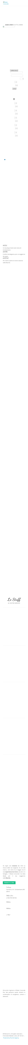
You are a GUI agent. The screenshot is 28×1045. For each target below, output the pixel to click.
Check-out (8, 75)
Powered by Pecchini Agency (11, 1038)
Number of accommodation (12, 79)
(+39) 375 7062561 (11, 904)
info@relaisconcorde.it (12, 917)
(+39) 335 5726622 (11, 911)
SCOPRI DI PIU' (17, 230)
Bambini (12, 85)
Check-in (8, 72)
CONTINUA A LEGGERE (12, 471)
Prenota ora (9, 883)
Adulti (12, 82)
